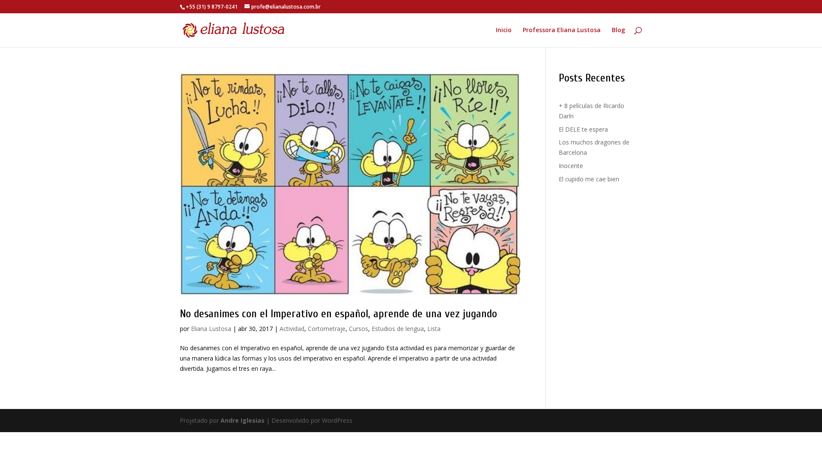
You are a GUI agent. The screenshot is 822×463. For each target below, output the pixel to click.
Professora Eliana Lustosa (562, 30)
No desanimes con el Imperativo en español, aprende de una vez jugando (338, 313)
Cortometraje (326, 329)
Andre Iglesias (242, 420)
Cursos (358, 329)
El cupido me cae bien (589, 179)
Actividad (292, 329)
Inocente (571, 166)
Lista (434, 329)
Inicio (504, 30)
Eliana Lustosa (211, 329)
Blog (618, 30)
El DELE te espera (583, 129)
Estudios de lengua (398, 329)
